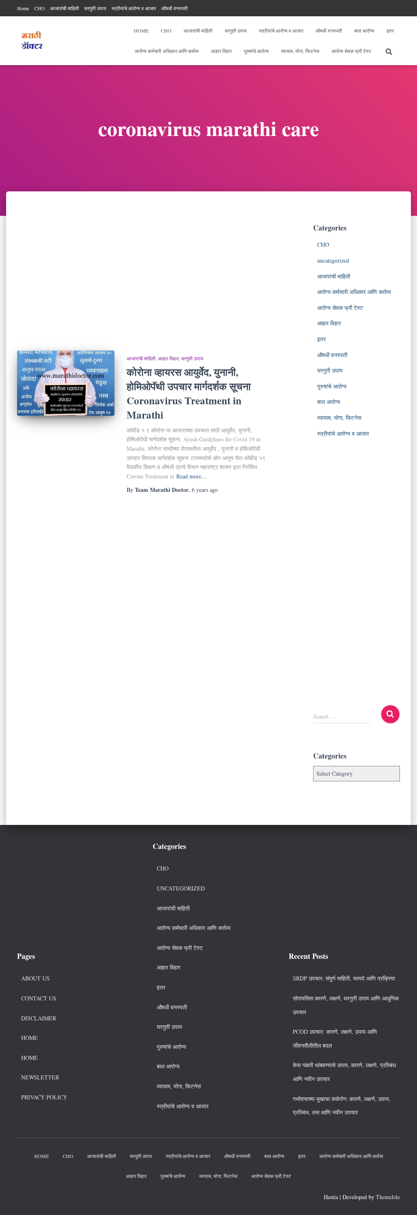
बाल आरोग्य (364, 30)
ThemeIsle (388, 1197)
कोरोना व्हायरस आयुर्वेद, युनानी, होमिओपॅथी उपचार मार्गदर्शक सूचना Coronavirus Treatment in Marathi (189, 393)
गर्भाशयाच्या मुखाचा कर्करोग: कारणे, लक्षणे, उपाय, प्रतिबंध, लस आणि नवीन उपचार (342, 1105)
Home (23, 8)
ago (205, 489)
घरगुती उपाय (95, 8)
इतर (390, 30)
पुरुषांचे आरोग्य (256, 51)
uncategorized (333, 260)
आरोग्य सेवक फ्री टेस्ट (351, 51)
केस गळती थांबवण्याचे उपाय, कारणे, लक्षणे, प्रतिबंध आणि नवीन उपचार (344, 1072)
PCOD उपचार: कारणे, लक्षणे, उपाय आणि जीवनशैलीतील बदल (335, 1038)
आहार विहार (221, 51)
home (29, 1057)
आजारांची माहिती (64, 8)
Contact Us (38, 998)
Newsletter (40, 1077)
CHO (39, 8)
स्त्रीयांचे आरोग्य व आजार (134, 8)
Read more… (191, 476)
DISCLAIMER (38, 1018)
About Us (35, 978)
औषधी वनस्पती (174, 8)
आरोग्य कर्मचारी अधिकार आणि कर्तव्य (167, 51)
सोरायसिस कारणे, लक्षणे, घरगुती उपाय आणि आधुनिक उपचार (346, 1005)
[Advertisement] (142, 278)
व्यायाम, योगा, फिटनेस (300, 51)
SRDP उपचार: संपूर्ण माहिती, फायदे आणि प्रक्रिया (344, 978)
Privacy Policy (44, 1097)
